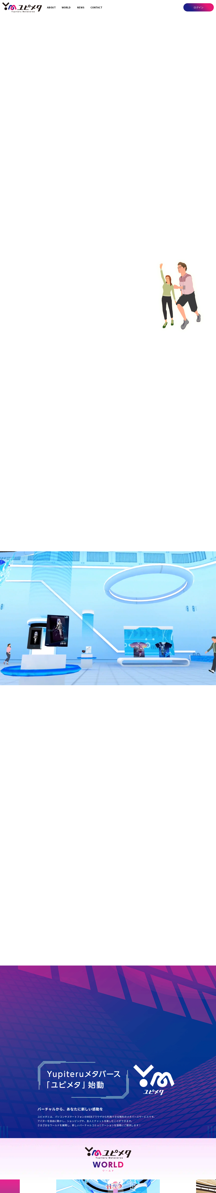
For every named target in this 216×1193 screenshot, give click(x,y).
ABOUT (51, 7)
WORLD (66, 7)
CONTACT (96, 7)
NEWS (80, 7)
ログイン (199, 7)
